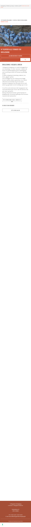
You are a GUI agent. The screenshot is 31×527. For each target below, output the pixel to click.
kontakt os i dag (4, 21)
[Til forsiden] (15, 14)
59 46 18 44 (24, 5)
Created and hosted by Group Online (15, 521)
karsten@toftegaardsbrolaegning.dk (17, 516)
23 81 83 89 (19, 515)
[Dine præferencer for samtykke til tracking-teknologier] (2, 524)
